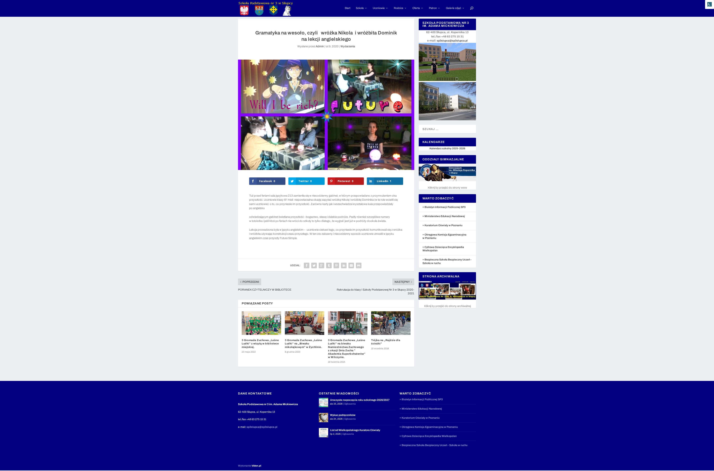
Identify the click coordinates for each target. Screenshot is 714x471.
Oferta (416, 8)
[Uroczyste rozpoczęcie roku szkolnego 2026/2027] (323, 402)
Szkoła (360, 8)
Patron (433, 8)
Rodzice (398, 8)
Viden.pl (256, 465)
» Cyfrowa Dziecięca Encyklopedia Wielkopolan (428, 436)
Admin (320, 46)
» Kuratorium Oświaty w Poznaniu (442, 225)
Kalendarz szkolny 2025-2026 (447, 148)
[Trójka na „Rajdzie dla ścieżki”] (391, 323)
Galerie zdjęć (453, 8)
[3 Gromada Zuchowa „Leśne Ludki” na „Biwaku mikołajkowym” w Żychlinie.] (304, 323)
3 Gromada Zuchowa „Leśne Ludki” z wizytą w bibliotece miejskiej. (260, 343)
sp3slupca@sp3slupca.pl (452, 40)
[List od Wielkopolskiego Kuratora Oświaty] (323, 432)
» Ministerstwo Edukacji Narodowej (443, 216)
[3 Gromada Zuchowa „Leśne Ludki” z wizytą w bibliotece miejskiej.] (261, 323)
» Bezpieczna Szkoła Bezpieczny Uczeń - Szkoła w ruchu (433, 445)
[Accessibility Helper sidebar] (709, 4)
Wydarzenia (347, 46)
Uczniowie (379, 8)
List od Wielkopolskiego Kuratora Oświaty (355, 430)
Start (347, 8)
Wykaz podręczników (343, 415)
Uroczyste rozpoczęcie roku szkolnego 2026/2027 (360, 400)
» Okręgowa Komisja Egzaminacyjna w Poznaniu (429, 427)
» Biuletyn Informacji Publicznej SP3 (444, 207)
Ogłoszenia (350, 403)
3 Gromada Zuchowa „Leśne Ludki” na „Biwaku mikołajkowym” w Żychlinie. (303, 343)
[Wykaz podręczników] (323, 417)
